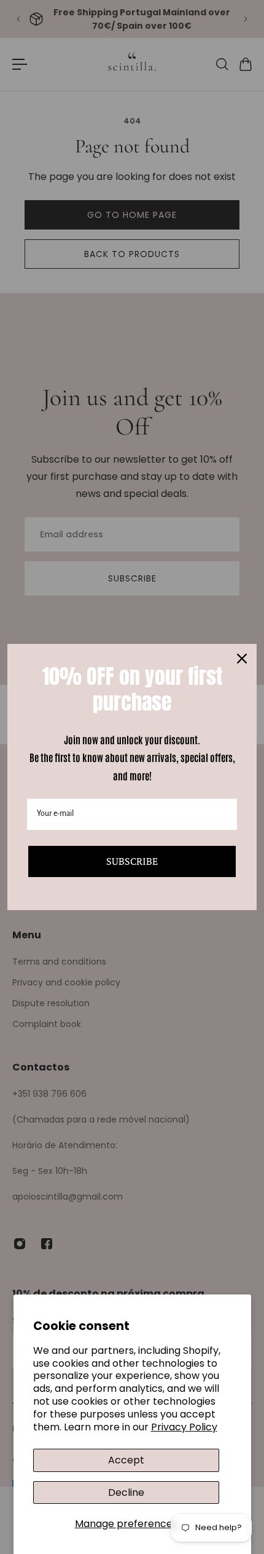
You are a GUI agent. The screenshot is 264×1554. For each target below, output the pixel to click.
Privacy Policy (184, 1427)
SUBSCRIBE (132, 861)
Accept (126, 1460)
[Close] (242, 658)
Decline (126, 1492)
